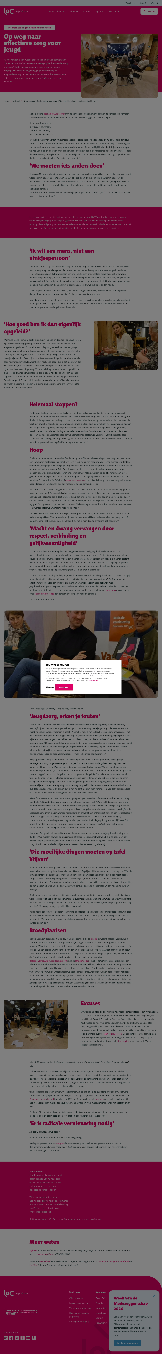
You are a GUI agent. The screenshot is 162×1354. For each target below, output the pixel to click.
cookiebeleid (93, 680)
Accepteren (64, 687)
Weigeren (50, 687)
